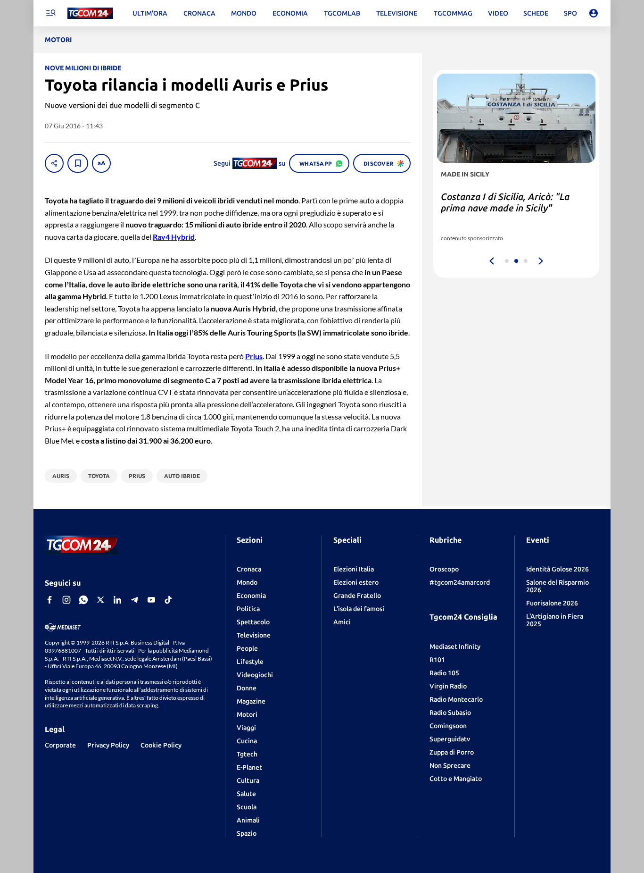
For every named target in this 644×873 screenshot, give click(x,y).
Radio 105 (444, 673)
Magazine (251, 701)
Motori (247, 714)
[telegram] (134, 599)
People (247, 648)
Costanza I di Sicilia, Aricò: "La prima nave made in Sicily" (505, 202)
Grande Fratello (357, 595)
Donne (246, 688)
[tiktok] (168, 599)
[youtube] (151, 599)
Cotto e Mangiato (455, 778)
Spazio (246, 833)
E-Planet (249, 767)
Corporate (60, 745)
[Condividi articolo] (54, 163)
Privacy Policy (108, 745)
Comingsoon (448, 726)
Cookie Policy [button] (161, 745)
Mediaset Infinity (454, 646)
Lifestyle (250, 661)
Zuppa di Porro (451, 752)
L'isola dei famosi (358, 609)
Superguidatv (449, 739)
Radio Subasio (450, 712)
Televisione (254, 635)
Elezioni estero (356, 582)
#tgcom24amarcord (459, 582)
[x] (100, 599)
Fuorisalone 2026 (552, 603)
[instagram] (66, 599)
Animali (248, 820)
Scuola (246, 807)
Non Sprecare (450, 765)
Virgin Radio (448, 686)
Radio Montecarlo (456, 699)
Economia (251, 595)
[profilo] (594, 13)
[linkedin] (117, 599)
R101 (437, 659)
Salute (246, 793)
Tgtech (247, 754)
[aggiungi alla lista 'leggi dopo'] (77, 163)
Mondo (247, 582)
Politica (248, 609)
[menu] (50, 13)
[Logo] (90, 13)
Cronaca (249, 569)
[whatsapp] (83, 599)
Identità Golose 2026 (557, 569)
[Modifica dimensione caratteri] (101, 163)
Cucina (247, 741)
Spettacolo (253, 622)
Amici (342, 622)
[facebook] (49, 599)
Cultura (248, 780)
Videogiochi (255, 675)
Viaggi (246, 727)
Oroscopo (444, 569)
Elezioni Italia (353, 569)
